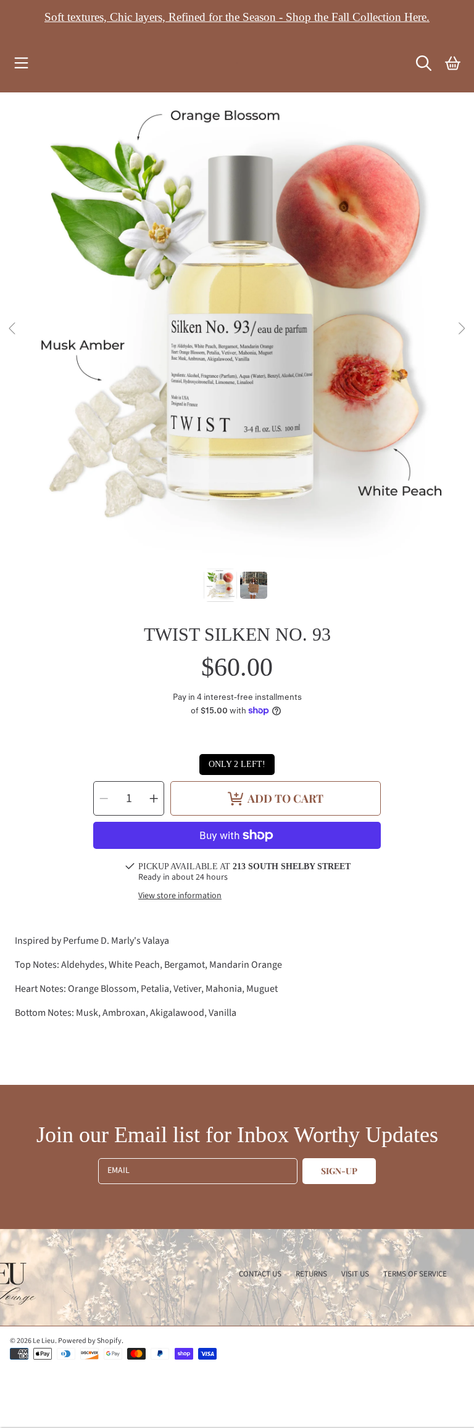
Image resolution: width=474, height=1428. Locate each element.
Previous (13, 329)
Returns (311, 1274)
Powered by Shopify (90, 1341)
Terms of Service (415, 1274)
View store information (180, 896)
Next (461, 329)
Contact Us (260, 1274)
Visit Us (355, 1274)
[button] (21, 63)
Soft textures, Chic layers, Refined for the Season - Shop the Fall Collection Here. (237, 16)
